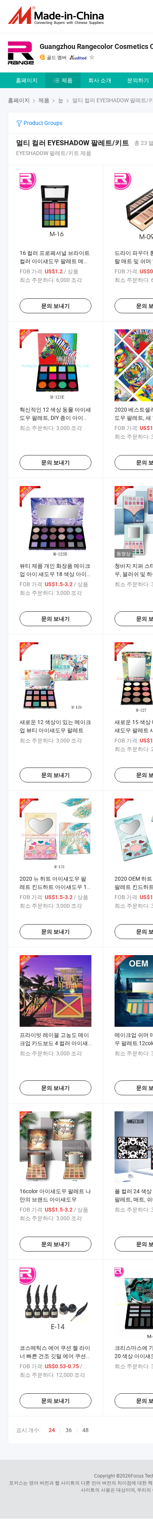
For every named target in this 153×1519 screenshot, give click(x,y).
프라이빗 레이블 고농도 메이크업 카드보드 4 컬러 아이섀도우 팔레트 (54, 1043)
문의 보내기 (55, 306)
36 (69, 1430)
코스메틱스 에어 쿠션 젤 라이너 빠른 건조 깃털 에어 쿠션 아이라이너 (55, 1356)
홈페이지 (27, 80)
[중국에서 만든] (57, 15)
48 (85, 1430)
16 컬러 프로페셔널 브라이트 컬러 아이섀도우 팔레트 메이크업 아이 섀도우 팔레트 (55, 261)
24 (52, 1430)
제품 (67, 80)
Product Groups (42, 122)
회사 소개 (99, 80)
